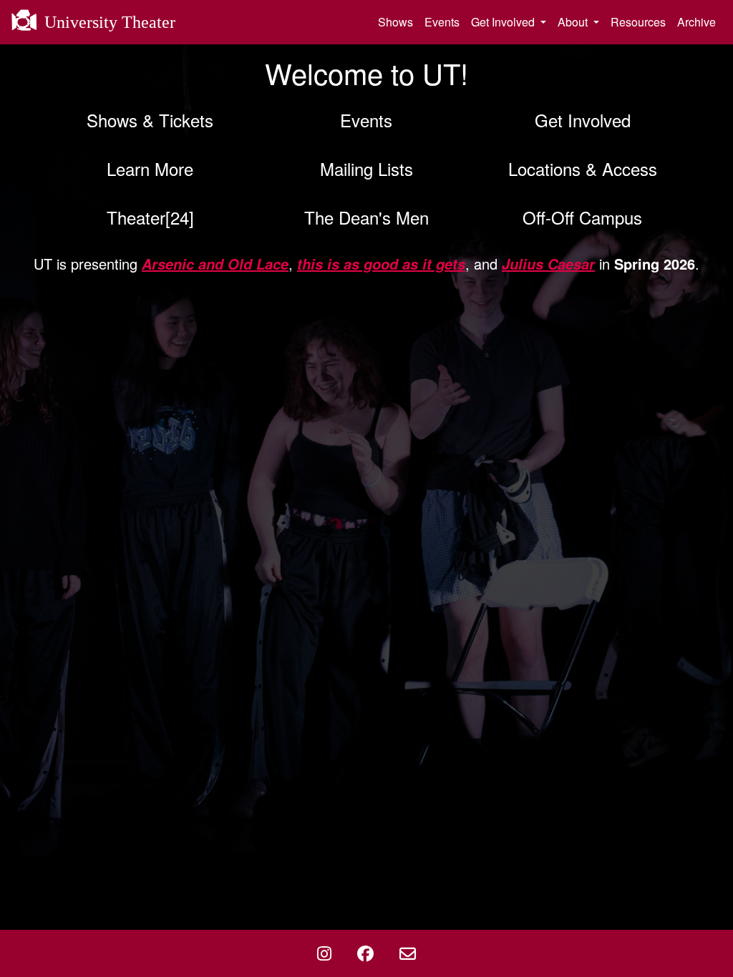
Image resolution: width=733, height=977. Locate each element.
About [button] (574, 22)
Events (442, 22)
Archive (696, 22)
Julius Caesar (548, 264)
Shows (395, 22)
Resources (638, 22)
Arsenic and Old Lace (215, 264)
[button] (150, 120)
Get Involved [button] (504, 22)
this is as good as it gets (381, 264)
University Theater (107, 22)
